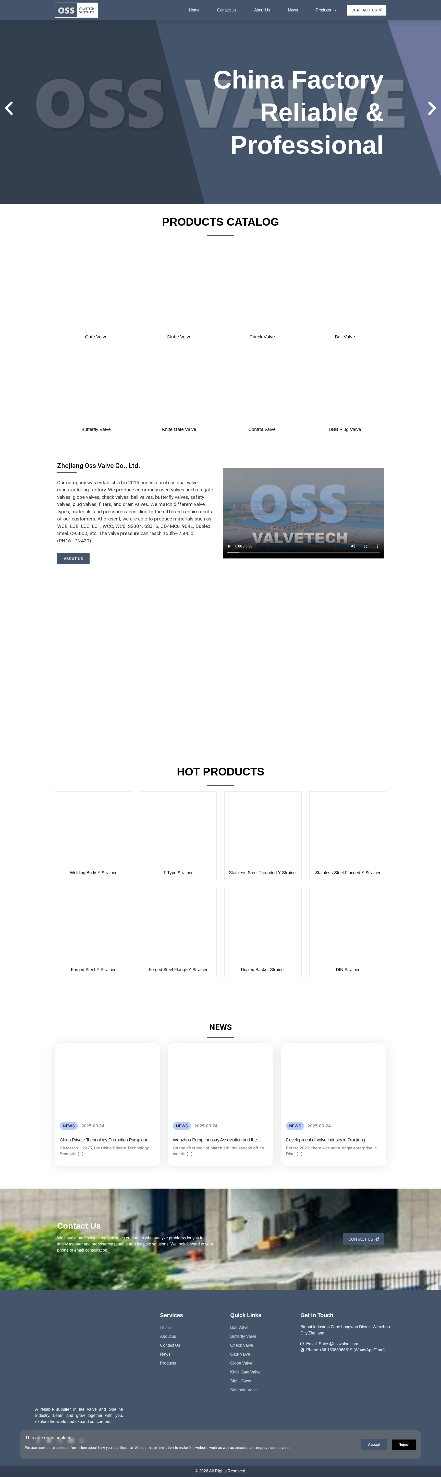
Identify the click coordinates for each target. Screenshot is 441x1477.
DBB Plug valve (345, 429)
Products (323, 10)
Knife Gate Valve (179, 429)
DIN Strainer (348, 969)
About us (262, 10)
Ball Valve (345, 336)
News (293, 10)
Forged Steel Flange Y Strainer (178, 969)
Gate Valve (96, 336)
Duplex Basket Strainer (263, 969)
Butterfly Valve (96, 429)
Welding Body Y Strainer (93, 872)
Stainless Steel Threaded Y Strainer (263, 872)
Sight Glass (240, 1381)
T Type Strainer (178, 872)
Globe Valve (179, 336)
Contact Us (226, 10)
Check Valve (262, 336)
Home (194, 10)
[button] (9, 108)
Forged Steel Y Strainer (93, 969)
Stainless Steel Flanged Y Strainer (348, 872)
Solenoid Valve (244, 1390)
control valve (262, 429)
